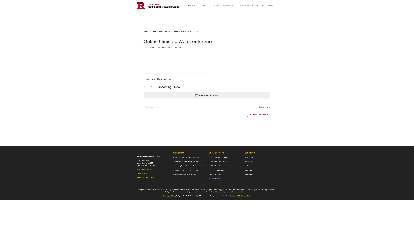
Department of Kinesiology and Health (187, 162)
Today (152, 87)
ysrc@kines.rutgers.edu (145, 177)
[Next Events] (147, 87)
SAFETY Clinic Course (216, 166)
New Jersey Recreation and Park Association (189, 166)
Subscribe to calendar (258, 114)
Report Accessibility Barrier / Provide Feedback (228, 192)
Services (216, 6)
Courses (203, 6)
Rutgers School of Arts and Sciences (186, 157)
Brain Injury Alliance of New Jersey (185, 170)
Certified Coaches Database (219, 162)
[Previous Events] (144, 87)
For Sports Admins (251, 166)
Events (146, 47)
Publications (249, 174)
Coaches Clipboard (215, 179)
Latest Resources (215, 174)
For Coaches (249, 162)
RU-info (232, 196)
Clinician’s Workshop (216, 170)
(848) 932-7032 (142, 173)
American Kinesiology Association (185, 174)
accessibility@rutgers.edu (189, 192)
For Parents (249, 157)
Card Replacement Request (248, 6)
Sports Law (248, 170)
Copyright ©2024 (169, 196)
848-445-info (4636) (244, 196)
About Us (191, 6)
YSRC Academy (267, 6)
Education (227, 6)
